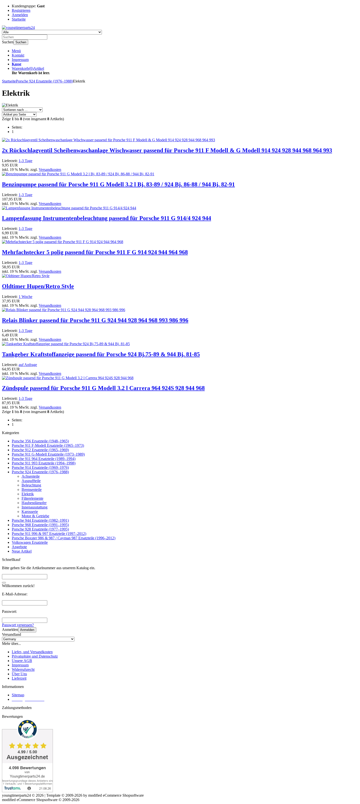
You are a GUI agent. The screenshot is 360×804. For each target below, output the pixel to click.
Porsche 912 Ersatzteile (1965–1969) (40, 450)
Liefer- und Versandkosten (32, 652)
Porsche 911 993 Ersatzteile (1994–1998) (43, 463)
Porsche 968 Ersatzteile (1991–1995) (40, 525)
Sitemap (18, 695)
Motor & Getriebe (35, 516)
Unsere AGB (22, 661)
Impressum (20, 60)
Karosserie (30, 511)
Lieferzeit (19, 678)
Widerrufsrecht (23, 669)
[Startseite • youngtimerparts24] (18, 27)
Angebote (19, 547)
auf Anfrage (28, 365)
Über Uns (19, 674)
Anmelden (27, 630)
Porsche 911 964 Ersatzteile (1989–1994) (43, 459)
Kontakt (18, 55)
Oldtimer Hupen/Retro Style (38, 286)
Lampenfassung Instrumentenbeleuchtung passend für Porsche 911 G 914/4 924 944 (106, 218)
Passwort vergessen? (18, 625)
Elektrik (28, 494)
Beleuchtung (31, 485)
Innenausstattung (35, 507)
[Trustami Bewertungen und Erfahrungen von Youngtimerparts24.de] (27, 791)
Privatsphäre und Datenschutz (35, 656)
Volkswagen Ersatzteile (30, 542)
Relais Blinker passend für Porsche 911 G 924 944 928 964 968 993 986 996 (95, 320)
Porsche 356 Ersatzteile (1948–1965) (40, 441)
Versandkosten (50, 169)
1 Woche (25, 297)
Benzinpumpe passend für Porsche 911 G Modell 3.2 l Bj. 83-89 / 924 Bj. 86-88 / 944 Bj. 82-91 (118, 184)
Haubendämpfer (34, 503)
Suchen (20, 42)
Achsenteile (31, 476)
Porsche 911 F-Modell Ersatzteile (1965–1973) (48, 445)
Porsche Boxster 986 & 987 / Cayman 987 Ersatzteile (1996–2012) (63, 538)
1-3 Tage (25, 161)
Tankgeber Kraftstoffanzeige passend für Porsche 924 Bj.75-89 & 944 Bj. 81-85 (101, 354)
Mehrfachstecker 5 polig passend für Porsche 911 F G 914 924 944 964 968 (95, 252)
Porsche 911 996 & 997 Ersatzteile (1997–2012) (49, 534)
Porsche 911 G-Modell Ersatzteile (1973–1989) (48, 454)
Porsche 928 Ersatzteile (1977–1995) (40, 529)
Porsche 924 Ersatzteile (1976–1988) (40, 472)
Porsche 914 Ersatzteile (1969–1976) (40, 467)
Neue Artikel (22, 551)
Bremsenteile (32, 489)
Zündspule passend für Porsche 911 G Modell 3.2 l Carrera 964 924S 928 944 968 (103, 388)
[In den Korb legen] (4, 582)
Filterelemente (32, 498)
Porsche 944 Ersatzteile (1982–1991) (40, 520)
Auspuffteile (31, 481)
